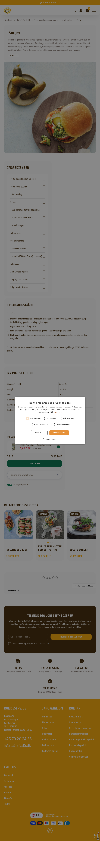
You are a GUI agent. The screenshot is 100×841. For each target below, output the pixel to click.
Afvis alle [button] (39, 433)
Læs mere (58, 412)
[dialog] (50, 420)
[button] (50, 439)
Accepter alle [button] (59, 433)
